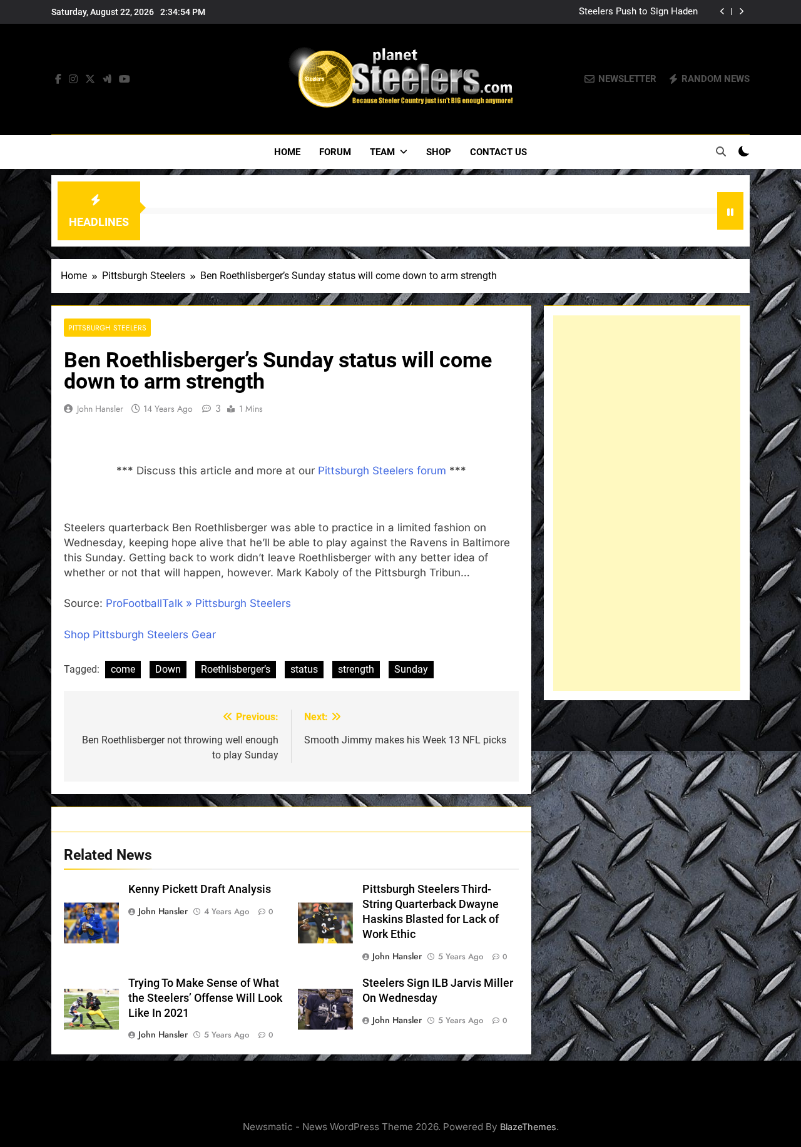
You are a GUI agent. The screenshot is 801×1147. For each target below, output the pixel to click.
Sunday (411, 669)
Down (168, 669)
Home (287, 152)
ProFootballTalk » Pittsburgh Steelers (198, 603)
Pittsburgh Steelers (107, 327)
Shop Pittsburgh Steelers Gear (140, 634)
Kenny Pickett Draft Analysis (199, 889)
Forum (335, 152)
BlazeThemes (528, 1126)
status (304, 669)
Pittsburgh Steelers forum (382, 470)
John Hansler (100, 408)
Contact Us (498, 152)
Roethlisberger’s (235, 669)
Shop (438, 152)
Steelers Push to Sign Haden (638, 12)
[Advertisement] (646, 503)
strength (356, 669)
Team (382, 152)
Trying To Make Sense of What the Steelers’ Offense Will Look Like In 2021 (205, 998)
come (123, 669)
